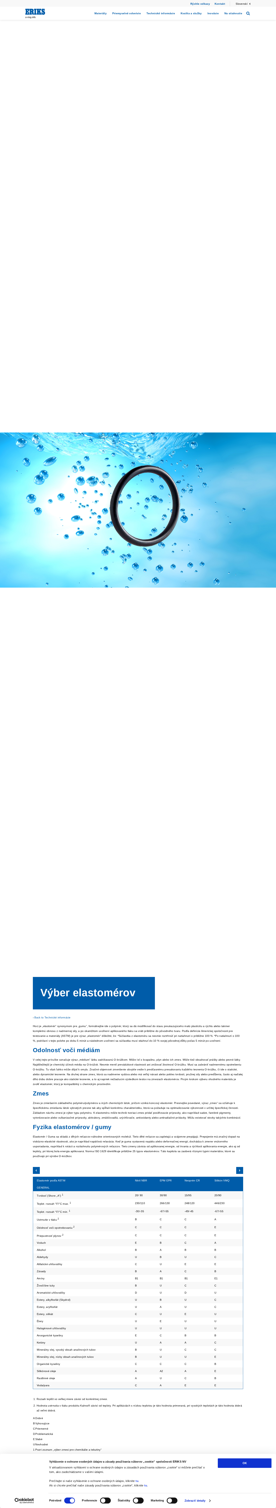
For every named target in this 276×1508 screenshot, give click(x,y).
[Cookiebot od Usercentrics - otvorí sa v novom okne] (24, 1500)
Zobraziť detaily (195, 1500)
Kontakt (220, 3)
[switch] (105, 1500)
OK (245, 1463)
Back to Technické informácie (52, 1017)
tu (137, 1480)
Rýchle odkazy (200, 3)
